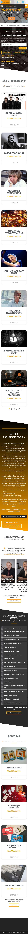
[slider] (24, 516)
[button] (26, 6)
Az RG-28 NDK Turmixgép (14, 806)
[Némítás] (20, 516)
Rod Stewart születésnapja (14, 192)
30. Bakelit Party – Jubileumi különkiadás (14, 392)
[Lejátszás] (3, 516)
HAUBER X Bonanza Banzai (14, 114)
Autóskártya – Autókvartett (14, 846)
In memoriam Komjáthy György (14, 351)
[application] (14, 516)
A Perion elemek (14, 767)
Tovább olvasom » (14, 119)
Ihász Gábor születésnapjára (14, 311)
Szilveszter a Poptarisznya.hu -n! (14, 232)
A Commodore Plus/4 (14, 885)
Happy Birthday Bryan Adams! (14, 271)
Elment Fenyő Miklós (14, 153)
